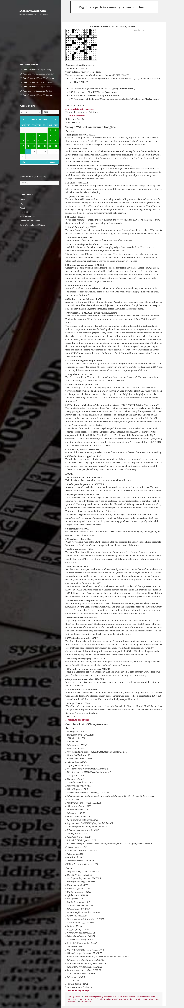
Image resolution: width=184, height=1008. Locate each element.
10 (23, 141)
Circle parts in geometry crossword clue (100, 996)
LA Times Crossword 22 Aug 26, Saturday (36, 95)
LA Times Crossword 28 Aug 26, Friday (35, 69)
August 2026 (39, 119)
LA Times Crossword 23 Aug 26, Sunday (36, 91)
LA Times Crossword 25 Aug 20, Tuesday (114, 26)
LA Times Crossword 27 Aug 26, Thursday (37, 74)
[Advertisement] (39, 40)
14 (45, 141)
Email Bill (24, 212)
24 (23, 151)
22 (50, 146)
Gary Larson (75, 996)
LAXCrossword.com (32, 11)
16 (56, 141)
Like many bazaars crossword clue (82, 999)
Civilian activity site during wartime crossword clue (137, 996)
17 (23, 146)
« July (24, 162)
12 (34, 141)
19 (34, 146)
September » (52, 162)
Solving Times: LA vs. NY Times (32, 225)
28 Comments (85, 1002)
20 (39, 146)
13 (39, 141)
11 (28, 141)
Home (22, 199)
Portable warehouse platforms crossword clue (115, 999)
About (22, 208)
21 (45, 146)
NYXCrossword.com (28, 216)
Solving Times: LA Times (30, 221)
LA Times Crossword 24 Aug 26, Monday (36, 86)
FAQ (21, 204)
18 (28, 146)
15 (50, 141)
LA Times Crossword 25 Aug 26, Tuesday (36, 82)
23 (56, 146)
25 (28, 151)
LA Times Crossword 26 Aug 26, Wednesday (37, 78)
